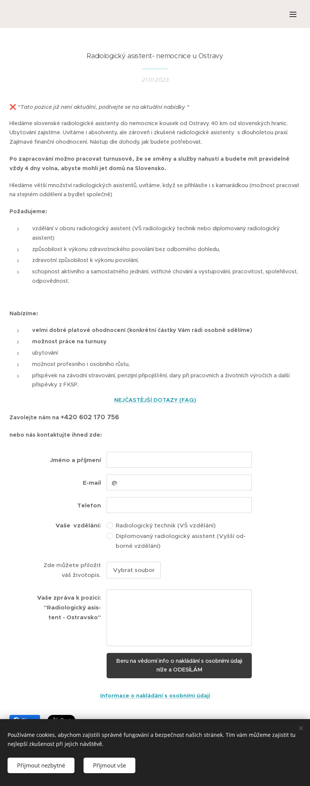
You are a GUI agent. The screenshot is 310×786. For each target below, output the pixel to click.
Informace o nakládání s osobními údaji (155, 695)
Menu (293, 14)
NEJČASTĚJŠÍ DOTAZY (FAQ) (155, 400)
